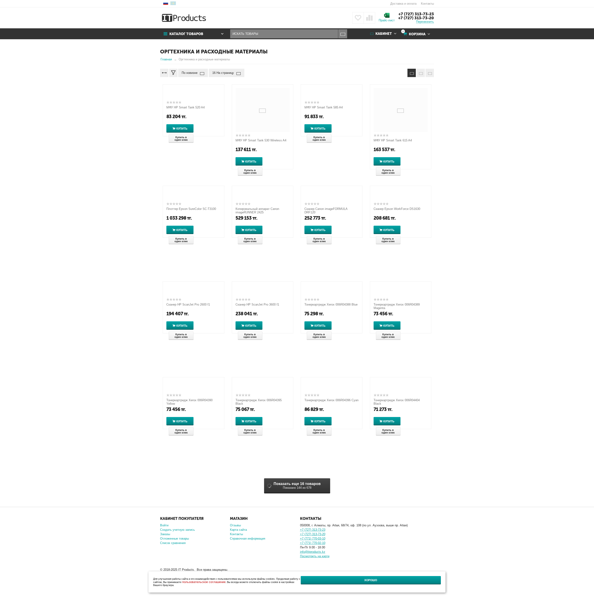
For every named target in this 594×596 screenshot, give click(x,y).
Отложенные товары (174, 538)
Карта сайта (238, 529)
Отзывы (235, 525)
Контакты (427, 3)
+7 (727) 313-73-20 (416, 18)
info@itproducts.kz (312, 552)
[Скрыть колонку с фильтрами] (173, 73)
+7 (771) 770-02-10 (312, 543)
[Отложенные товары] (358, 18)
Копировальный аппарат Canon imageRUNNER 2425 (257, 210)
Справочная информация (247, 538)
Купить (181, 128)
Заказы (165, 534)
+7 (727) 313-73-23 (416, 14)
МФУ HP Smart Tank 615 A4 (393, 140)
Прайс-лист (387, 20)
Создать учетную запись (177, 529)
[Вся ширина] (164, 73)
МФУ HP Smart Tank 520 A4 (185, 107)
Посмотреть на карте (314, 556)
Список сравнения (173, 543)
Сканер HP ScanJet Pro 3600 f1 (257, 304)
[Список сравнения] (369, 18)
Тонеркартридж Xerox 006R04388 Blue (331, 304)
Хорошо (370, 580)
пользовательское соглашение (204, 582)
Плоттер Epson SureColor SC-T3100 (191, 209)
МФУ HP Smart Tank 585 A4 (323, 107)
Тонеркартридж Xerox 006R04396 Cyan (331, 400)
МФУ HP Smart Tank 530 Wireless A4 (261, 140)
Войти (164, 525)
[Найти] (342, 33)
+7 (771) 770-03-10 (312, 538)
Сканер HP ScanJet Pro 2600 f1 (188, 304)
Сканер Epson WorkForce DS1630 (397, 209)
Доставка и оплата (403, 3)
